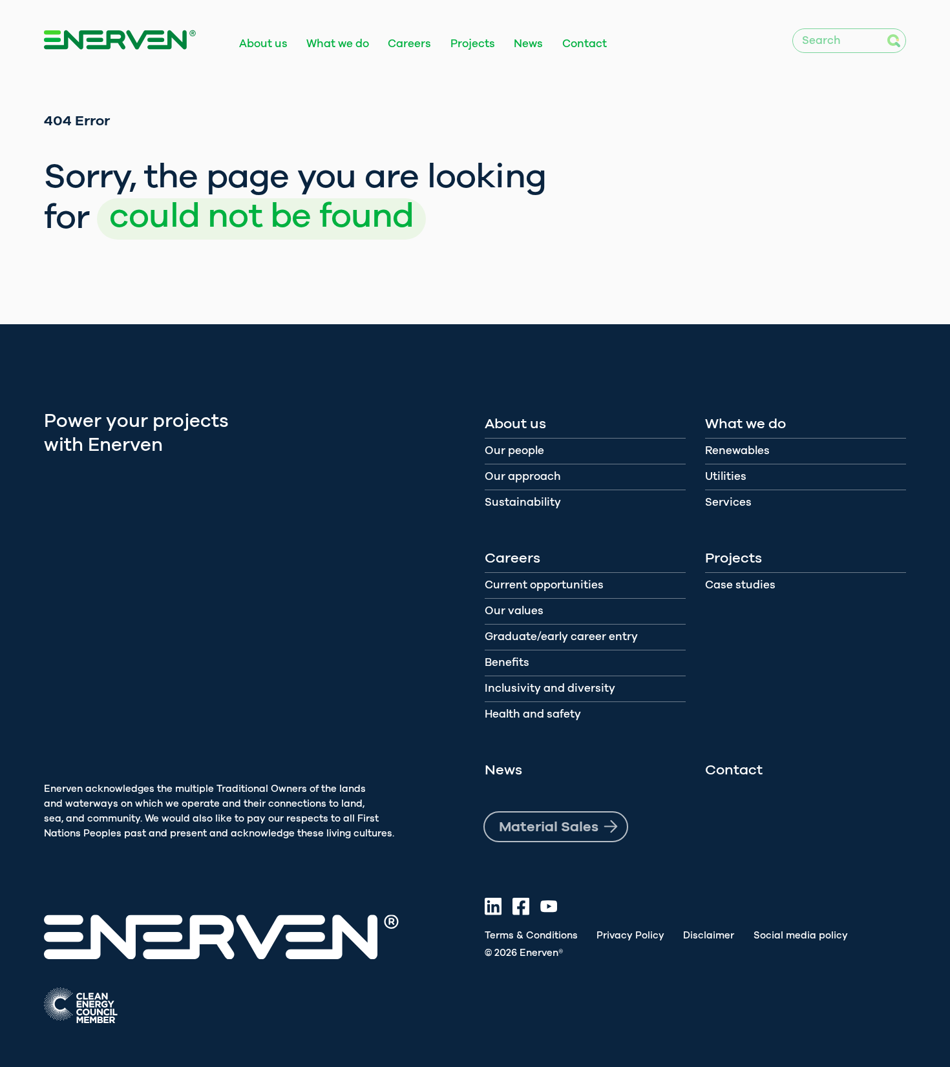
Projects (472, 44)
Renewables (737, 450)
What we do (337, 44)
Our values (514, 610)
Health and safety (533, 714)
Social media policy (801, 935)
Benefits (507, 662)
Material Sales (548, 827)
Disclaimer (708, 935)
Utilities (725, 476)
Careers (409, 44)
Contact (584, 44)
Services (728, 502)
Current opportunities (544, 584)
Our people (514, 450)
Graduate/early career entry (561, 636)
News (528, 44)
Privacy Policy (630, 935)
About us (263, 44)
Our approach (523, 476)
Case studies (740, 584)
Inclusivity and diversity (550, 688)
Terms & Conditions (531, 935)
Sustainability (523, 502)
